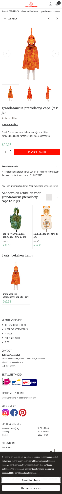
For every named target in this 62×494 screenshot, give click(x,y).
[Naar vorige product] (49, 18)
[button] (5, 4)
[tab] (31, 166)
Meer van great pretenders (14, 185)
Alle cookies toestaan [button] (31, 488)
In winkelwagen (37, 151)
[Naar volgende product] (57, 18)
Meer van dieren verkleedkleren (43, 185)
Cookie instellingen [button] (31, 480)
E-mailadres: (7, 447)
